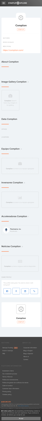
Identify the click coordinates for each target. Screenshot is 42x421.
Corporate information (30, 347)
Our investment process (9, 374)
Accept (21, 418)
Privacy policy (6, 391)
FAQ (3, 353)
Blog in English (28, 350)
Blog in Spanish (28, 353)
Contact (25, 359)
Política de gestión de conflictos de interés (15, 382)
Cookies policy (6, 394)
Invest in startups (7, 350)
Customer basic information (10, 388)
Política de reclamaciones (10, 379)
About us (26, 356)
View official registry (23, 406)
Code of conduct (7, 385)
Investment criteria (8, 371)
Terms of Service (7, 376)
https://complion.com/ (13, 50)
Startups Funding (9, 347)
